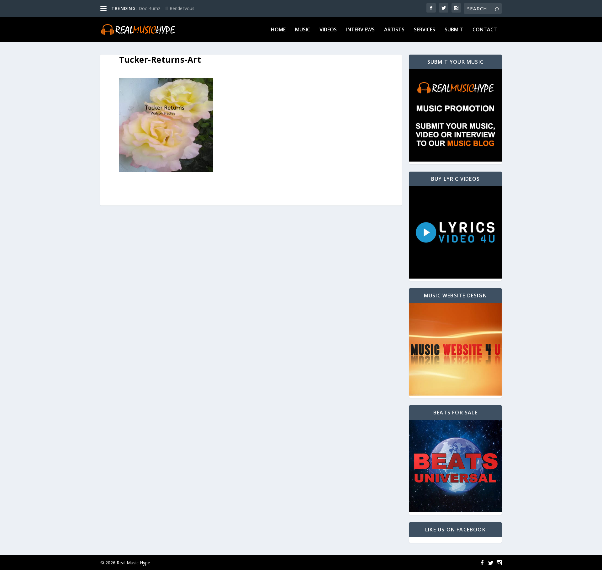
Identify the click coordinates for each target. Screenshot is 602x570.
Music (302, 30)
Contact (485, 30)
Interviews (360, 30)
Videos (328, 30)
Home (278, 30)
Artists (394, 30)
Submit (454, 30)
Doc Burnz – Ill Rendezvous (166, 8)
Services (424, 30)
